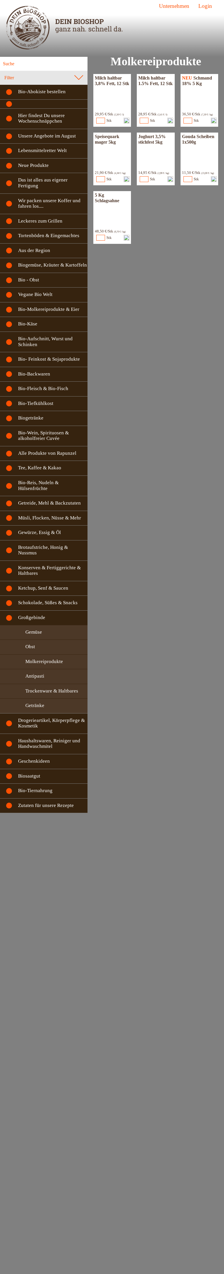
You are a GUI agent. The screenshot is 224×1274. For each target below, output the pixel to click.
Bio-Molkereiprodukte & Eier (48, 309)
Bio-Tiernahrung (35, 790)
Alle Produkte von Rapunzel (47, 453)
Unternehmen (174, 6)
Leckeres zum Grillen (40, 221)
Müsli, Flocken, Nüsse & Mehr (49, 518)
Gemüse (33, 632)
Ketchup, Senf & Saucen (43, 588)
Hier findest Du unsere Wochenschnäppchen (41, 118)
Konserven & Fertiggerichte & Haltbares (49, 570)
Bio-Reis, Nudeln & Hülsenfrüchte (38, 485)
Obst (30, 646)
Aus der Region (34, 250)
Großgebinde (31, 617)
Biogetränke (30, 418)
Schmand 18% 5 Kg (197, 80)
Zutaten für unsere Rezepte (46, 805)
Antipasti (34, 676)
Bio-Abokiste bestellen (42, 91)
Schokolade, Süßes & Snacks (48, 602)
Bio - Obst (28, 280)
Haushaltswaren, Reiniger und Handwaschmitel (49, 743)
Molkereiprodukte (44, 661)
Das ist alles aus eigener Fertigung (43, 182)
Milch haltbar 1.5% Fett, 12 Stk (155, 80)
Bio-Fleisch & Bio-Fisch (43, 388)
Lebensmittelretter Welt (42, 150)
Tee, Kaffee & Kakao (39, 468)
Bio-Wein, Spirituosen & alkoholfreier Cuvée (43, 435)
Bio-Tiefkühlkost (35, 403)
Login (205, 6)
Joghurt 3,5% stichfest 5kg (152, 139)
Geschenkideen (34, 761)
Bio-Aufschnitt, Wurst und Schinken (45, 341)
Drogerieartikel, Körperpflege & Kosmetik (51, 723)
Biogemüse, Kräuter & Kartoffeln (52, 265)
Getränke (34, 705)
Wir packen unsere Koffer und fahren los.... (49, 203)
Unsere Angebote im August (47, 136)
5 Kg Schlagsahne (107, 198)
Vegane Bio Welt (35, 294)
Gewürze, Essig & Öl (39, 532)
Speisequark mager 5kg (107, 139)
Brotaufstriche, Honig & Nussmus (43, 550)
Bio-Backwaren (34, 374)
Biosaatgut (29, 776)
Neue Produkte (33, 165)
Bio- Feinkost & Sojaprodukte (49, 359)
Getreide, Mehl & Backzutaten (49, 503)
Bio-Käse (27, 324)
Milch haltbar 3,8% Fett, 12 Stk (112, 80)
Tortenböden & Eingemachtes (48, 235)
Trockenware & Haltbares (51, 691)
